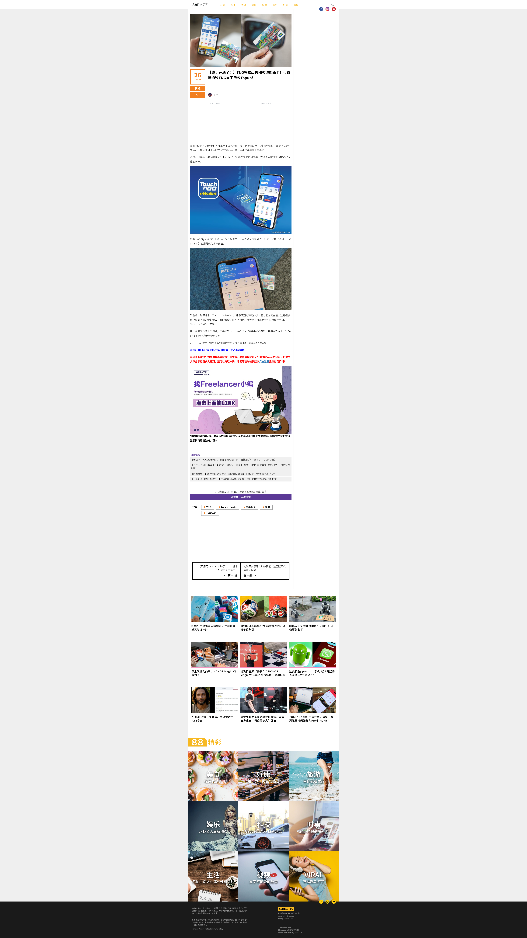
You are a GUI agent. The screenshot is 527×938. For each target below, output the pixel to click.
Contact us (286, 908)
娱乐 (275, 4)
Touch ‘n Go (228, 507)
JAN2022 (211, 513)
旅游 (254, 4)
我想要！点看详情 (241, 497)
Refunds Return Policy (214, 928)
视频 (295, 4)
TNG (208, 507)
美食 (243, 4)
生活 (264, 4)
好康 (222, 4)
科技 (285, 4)
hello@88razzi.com (285, 918)
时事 (233, 4)
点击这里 (264, 361)
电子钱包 (251, 507)
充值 (267, 507)
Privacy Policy (198, 928)
